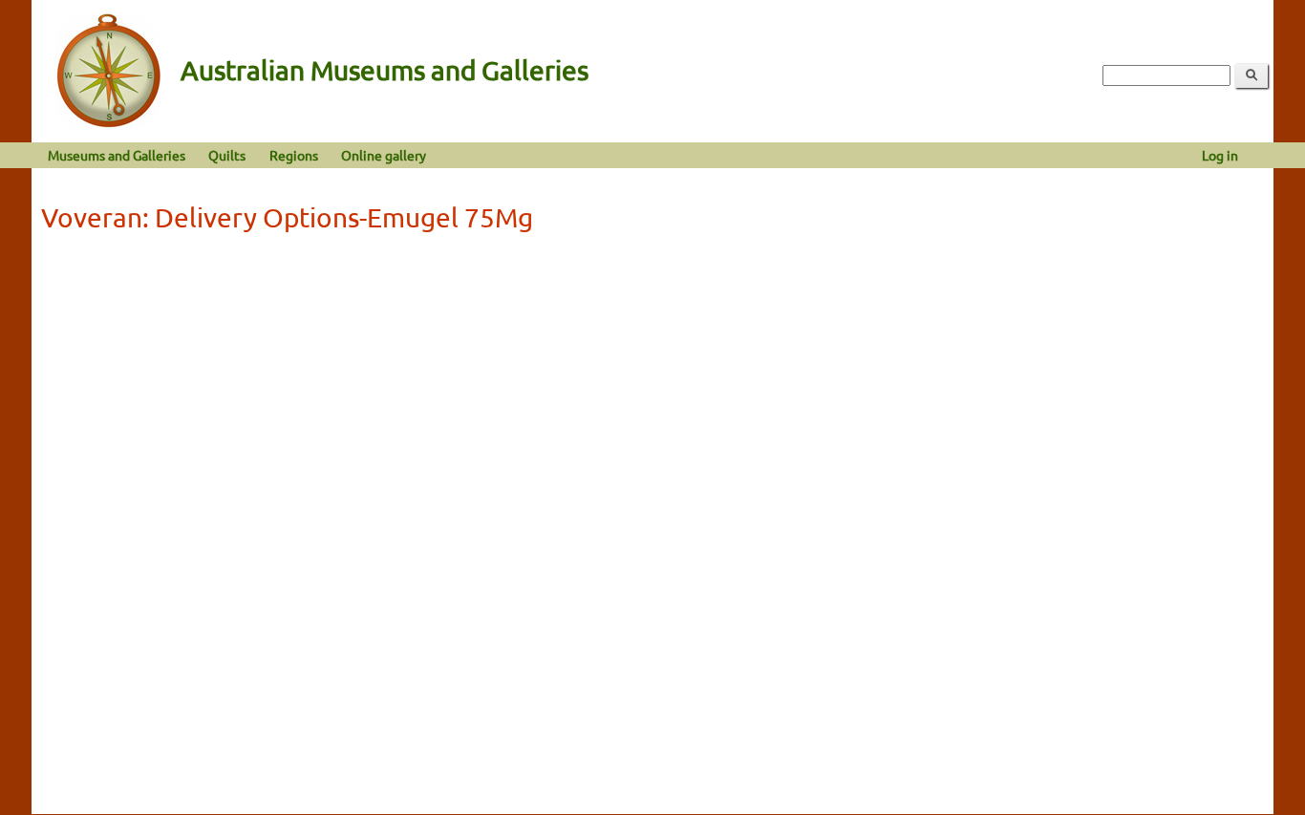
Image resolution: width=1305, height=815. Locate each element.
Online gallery (383, 154)
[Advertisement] (652, 384)
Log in (1220, 154)
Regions (293, 154)
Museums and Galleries (116, 154)
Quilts (227, 154)
